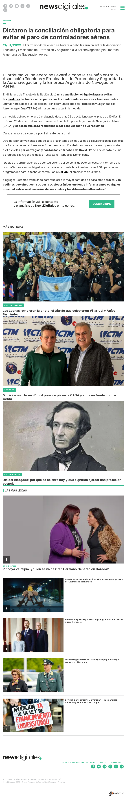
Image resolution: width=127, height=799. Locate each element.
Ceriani (63, 172)
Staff (103, 762)
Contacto (115, 762)
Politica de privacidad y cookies (79, 762)
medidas (14, 99)
